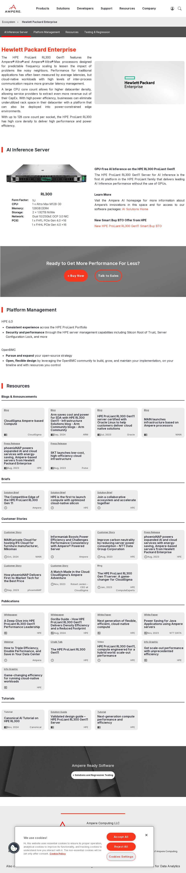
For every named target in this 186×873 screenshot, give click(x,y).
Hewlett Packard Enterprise (39, 21)
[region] (84, 846)
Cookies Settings (121, 856)
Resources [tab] (72, 32)
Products (42, 8)
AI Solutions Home (135, 209)
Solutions (63, 8)
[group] (93, 775)
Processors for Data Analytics (159, 866)
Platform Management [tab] (47, 32)
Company (149, 8)
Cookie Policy (58, 853)
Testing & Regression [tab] (97, 32)
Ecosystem (8, 21)
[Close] (146, 835)
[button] (14, 848)
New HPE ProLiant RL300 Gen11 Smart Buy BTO (128, 226)
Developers (85, 8)
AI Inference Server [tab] (16, 32)
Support (106, 8)
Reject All (121, 846)
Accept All (121, 836)
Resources (127, 8)
